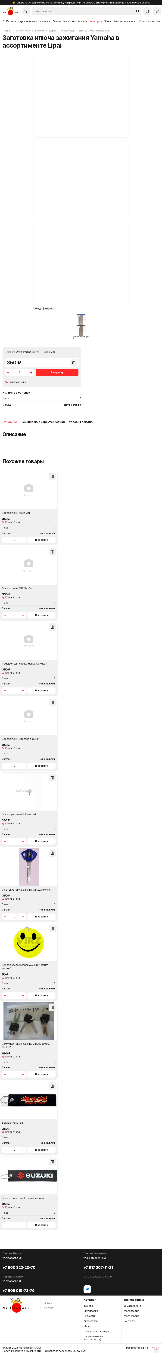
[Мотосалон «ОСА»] (10, 11)
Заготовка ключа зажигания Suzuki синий (26, 889)
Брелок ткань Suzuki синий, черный (23, 1198)
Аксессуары (67, 30)
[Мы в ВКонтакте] (87, 1289)
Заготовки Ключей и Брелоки (94, 30)
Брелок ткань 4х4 (12, 1122)
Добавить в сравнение (74, 364)
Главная (7, 30)
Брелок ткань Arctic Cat (16, 512)
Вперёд (48, 309)
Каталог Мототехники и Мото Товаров (36, 30)
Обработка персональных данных (65, 1350)
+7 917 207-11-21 (98, 1267)
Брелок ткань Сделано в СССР (20, 738)
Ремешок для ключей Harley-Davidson (24, 663)
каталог (11, 21)
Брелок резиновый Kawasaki (19, 814)
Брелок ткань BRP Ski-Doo (18, 588)
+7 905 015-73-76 (19, 1290)
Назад (38, 309)
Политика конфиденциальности (22, 1350)
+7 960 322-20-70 (19, 1267)
